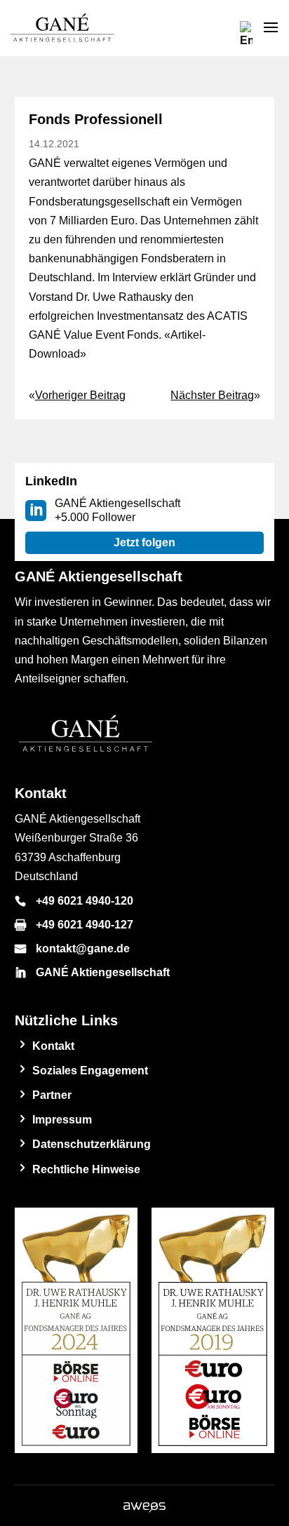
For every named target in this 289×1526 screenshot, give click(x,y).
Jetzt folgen (144, 542)
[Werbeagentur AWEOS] (144, 1509)
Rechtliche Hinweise (86, 1169)
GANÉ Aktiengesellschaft (103, 972)
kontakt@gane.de (83, 948)
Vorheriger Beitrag (80, 395)
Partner (52, 1095)
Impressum (62, 1120)
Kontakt (53, 1046)
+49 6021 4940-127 (84, 925)
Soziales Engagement (90, 1070)
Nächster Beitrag (212, 395)
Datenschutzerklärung (91, 1144)
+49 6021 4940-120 (84, 901)
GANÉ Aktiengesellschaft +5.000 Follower (117, 510)
